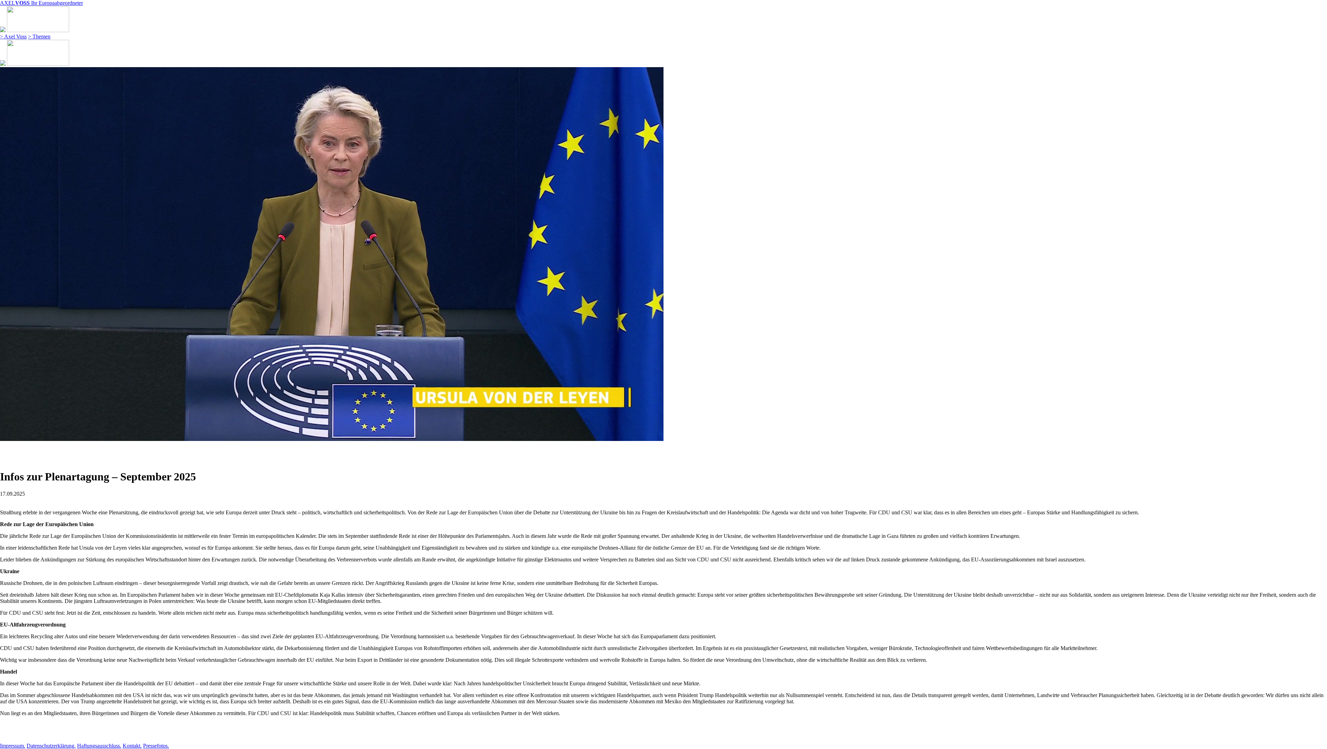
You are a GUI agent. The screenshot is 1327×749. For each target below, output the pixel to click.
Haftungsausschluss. (99, 746)
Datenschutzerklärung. (51, 746)
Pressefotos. (156, 746)
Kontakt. (132, 746)
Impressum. (12, 746)
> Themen (39, 36)
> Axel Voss (13, 36)
